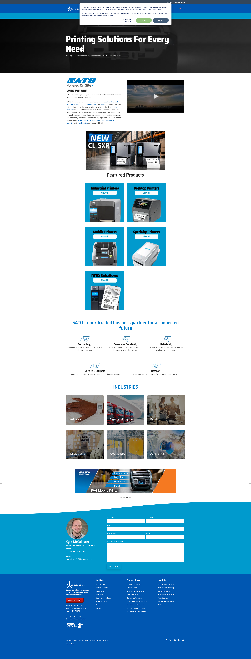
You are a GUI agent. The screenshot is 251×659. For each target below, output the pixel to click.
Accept (143, 20)
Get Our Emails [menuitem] (103, 640)
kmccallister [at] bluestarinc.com (79, 559)
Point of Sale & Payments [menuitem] (166, 601)
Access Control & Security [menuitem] (166, 584)
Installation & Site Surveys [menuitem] (135, 591)
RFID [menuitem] (159, 605)
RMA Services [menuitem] (100, 594)
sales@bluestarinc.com (77, 619)
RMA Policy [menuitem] (85, 640)
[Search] (183, 9)
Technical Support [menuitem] (132, 594)
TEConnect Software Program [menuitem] (136, 611)
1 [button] (121, 498)
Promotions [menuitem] (100, 591)
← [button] (1, 484)
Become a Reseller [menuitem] (179, 2)
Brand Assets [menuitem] (94, 640)
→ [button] (250, 484)
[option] (125, 481)
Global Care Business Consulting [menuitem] (137, 601)
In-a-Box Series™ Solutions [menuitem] (135, 605)
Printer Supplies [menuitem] (163, 598)
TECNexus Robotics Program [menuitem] (136, 608)
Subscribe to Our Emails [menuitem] (103, 598)
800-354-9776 (74, 616)
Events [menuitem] (98, 608)
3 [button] (127, 498)
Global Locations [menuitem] (101, 601)
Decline (160, 20)
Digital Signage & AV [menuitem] (164, 591)
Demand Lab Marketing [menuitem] (134, 598)
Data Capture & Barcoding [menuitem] (166, 587)
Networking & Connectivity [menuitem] (166, 594)
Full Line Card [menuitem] (100, 584)
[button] (155, 96)
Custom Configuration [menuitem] (134, 584)
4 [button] (130, 498)
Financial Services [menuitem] (132, 587)
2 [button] (124, 498)
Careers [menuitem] (169, 2)
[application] (155, 96)
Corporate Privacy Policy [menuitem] (73, 640)
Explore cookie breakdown (127, 20)
